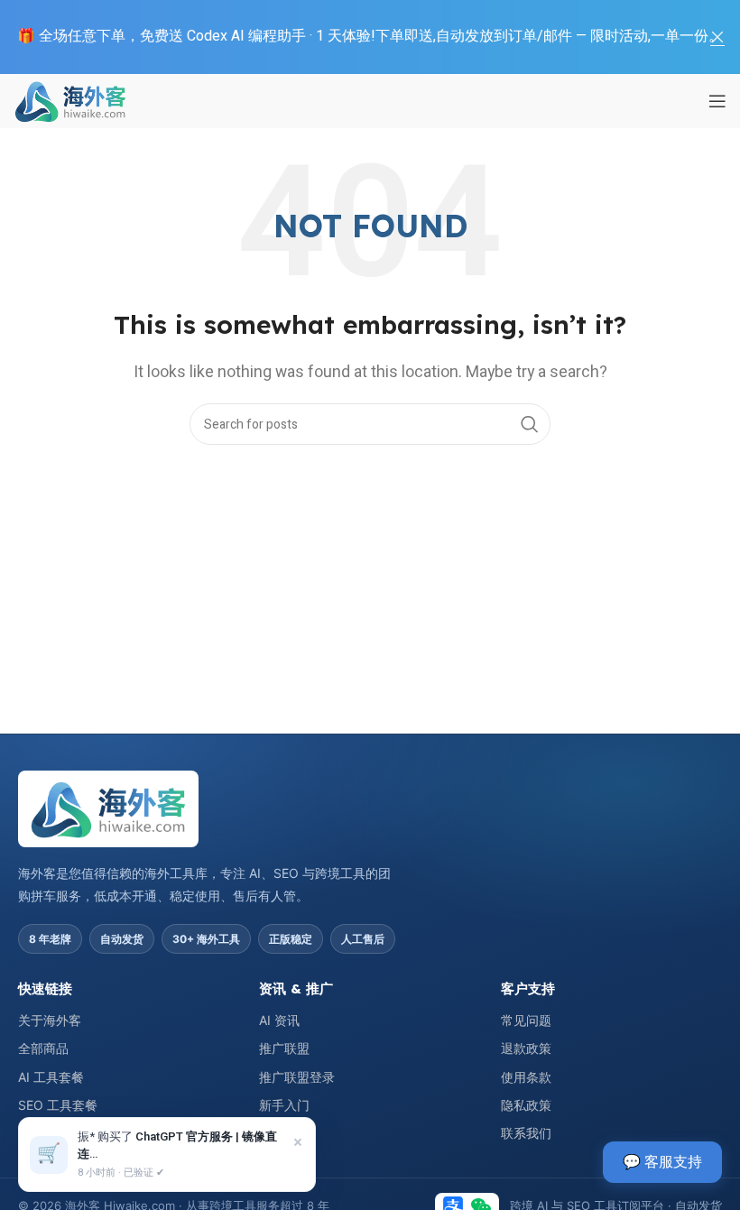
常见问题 (526, 1020)
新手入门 (284, 1105)
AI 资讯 (279, 1020)
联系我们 (526, 1133)
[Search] (529, 424)
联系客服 (284, 1133)
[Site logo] (70, 100)
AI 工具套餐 (51, 1077)
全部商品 (43, 1048)
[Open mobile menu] (717, 101)
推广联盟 (284, 1048)
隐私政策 (526, 1105)
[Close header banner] (717, 37)
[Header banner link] (343, 37)
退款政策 (526, 1048)
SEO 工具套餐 (57, 1105)
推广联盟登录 (297, 1077)
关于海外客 (49, 1020)
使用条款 (526, 1077)
